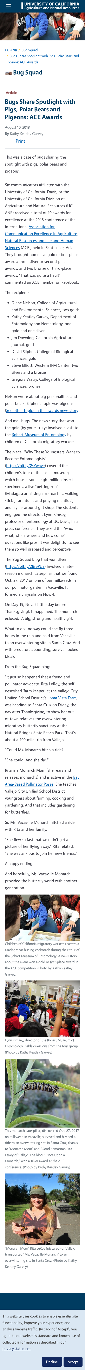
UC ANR (11, 50)
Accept (73, 1361)
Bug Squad (30, 50)
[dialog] (42, 1339)
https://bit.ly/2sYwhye (25, 465)
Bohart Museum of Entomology (39, 434)
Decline (52, 1361)
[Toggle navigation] (8, 6)
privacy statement (16, 1348)
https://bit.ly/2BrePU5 (25, 566)
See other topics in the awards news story (42, 410)
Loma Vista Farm (62, 697)
